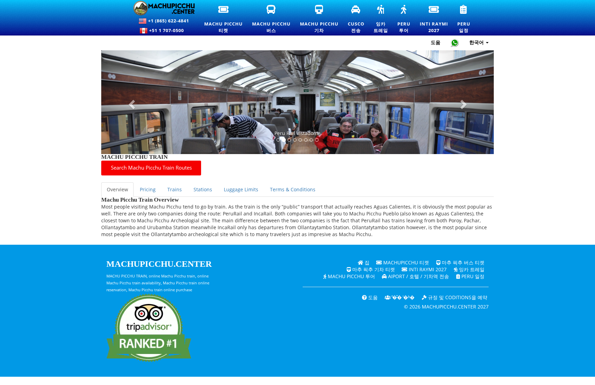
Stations (203, 189)
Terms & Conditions (292, 189)
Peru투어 (404, 19)
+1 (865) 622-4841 (168, 21)
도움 (435, 42)
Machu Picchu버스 (271, 19)
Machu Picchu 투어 (350, 276)
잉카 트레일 (471, 269)
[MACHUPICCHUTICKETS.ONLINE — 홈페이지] (160, 8)
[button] (130, 102)
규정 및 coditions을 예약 (457, 297)
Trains (174, 189)
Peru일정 (464, 19)
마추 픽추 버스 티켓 (462, 262)
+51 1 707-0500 (168, 30)
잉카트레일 (381, 19)
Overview (117, 189)
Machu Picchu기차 (319, 19)
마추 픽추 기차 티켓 (373, 269)
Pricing (148, 189)
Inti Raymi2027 (434, 19)
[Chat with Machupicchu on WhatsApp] (455, 42)
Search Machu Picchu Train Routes (151, 167)
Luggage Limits (241, 189)
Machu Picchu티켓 (223, 19)
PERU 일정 (472, 276)
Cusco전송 (356, 19)
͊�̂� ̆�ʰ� (403, 297)
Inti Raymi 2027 (427, 269)
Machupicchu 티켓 (405, 262)
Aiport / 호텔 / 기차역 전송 (418, 276)
